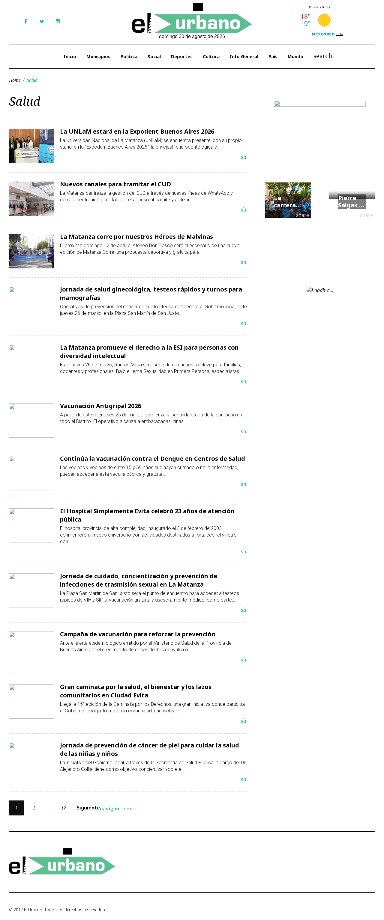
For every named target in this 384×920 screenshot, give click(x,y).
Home (15, 80)
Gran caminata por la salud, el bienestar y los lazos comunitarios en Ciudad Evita (136, 691)
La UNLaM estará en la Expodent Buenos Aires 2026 (137, 131)
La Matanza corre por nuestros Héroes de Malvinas (136, 236)
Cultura (211, 56)
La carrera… (287, 201)
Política (129, 56)
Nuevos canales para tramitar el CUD (115, 184)
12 (63, 808)
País (273, 56)
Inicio (70, 56)
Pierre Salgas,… (351, 201)
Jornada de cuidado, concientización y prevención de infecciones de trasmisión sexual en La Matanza (138, 580)
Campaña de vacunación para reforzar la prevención (137, 634)
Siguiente (92, 808)
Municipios (98, 56)
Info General (244, 56)
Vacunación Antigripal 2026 (100, 406)
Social (154, 56)
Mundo (295, 56)
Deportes (182, 56)
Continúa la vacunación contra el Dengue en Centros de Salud (152, 458)
